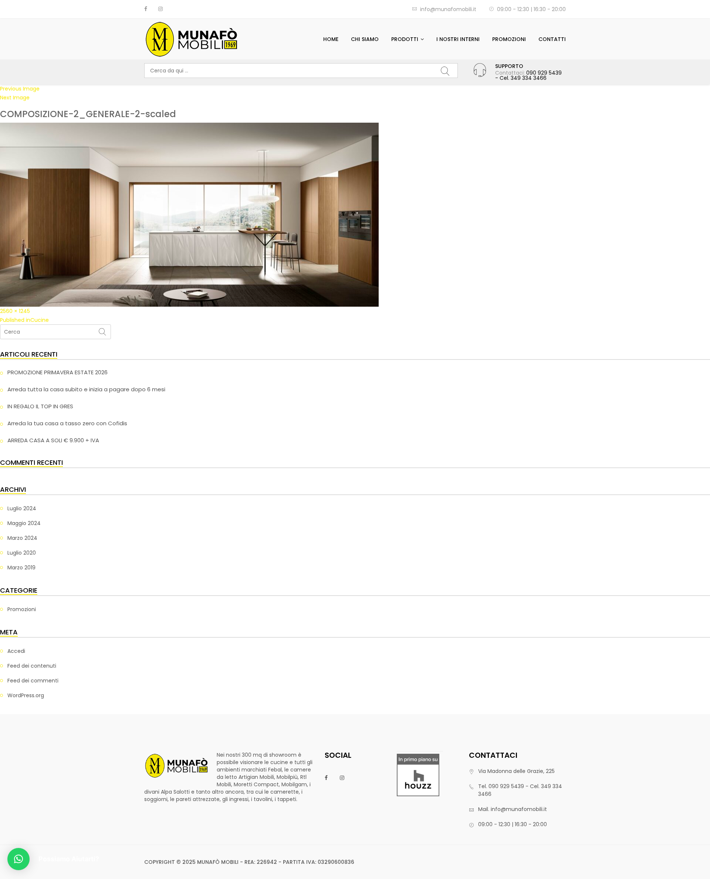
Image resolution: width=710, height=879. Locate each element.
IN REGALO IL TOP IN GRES (40, 406)
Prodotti (404, 39)
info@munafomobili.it (448, 9)
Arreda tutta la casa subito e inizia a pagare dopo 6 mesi (86, 389)
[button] (18, 859)
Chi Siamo (365, 39)
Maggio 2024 (24, 523)
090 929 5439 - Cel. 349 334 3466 (528, 75)
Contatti (552, 39)
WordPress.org (25, 695)
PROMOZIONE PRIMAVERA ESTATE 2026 (57, 372)
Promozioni (509, 39)
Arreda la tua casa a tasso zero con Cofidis (67, 423)
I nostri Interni (458, 39)
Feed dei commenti (32, 680)
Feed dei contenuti (31, 666)
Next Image (15, 97)
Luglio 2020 (21, 552)
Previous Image (20, 88)
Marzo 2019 (21, 567)
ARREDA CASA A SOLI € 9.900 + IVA (53, 440)
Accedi (16, 651)
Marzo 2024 (22, 538)
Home (330, 39)
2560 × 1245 (15, 311)
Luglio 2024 (21, 508)
